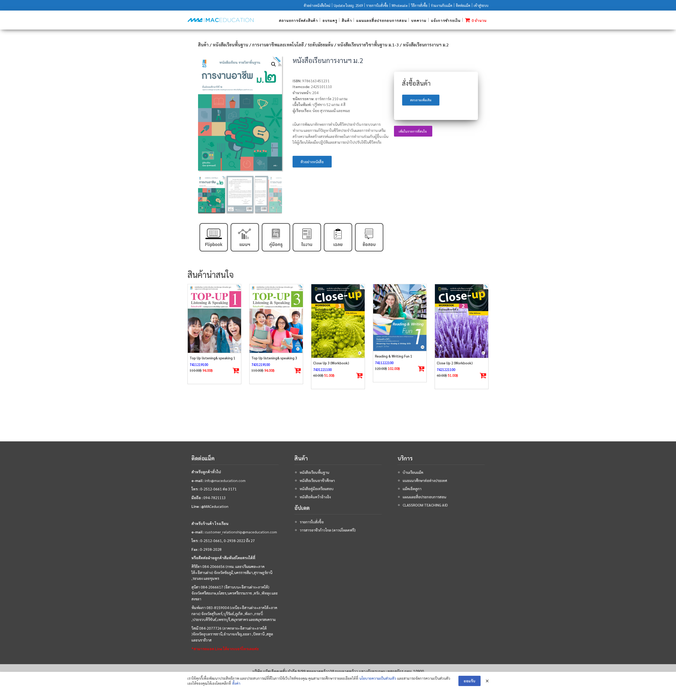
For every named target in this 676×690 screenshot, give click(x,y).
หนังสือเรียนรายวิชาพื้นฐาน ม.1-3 (368, 44)
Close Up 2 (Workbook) (455, 363)
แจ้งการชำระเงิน (446, 20)
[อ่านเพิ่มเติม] (359, 375)
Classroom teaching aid (425, 505)
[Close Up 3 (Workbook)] (338, 321)
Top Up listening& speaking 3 (274, 358)
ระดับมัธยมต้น (320, 44)
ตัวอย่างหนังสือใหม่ (317, 5)
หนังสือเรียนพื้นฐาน (230, 44)
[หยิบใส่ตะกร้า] (235, 370)
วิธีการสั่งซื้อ (419, 5)
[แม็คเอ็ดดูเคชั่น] (220, 20)
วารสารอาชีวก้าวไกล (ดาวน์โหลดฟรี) (328, 530)
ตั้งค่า (236, 683)
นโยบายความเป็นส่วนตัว (377, 678)
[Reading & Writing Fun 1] (399, 317)
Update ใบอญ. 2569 (348, 5)
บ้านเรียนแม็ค (413, 472)
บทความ (418, 20)
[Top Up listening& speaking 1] (214, 318)
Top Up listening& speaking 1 (212, 358)
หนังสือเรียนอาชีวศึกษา (317, 480)
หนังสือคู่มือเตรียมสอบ (317, 488)
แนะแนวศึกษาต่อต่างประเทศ (425, 480)
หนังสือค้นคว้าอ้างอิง (315, 496)
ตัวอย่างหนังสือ (312, 161)
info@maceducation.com (225, 480)
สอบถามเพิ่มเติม (420, 100)
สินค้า (347, 20)
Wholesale (399, 5)
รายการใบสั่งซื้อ (377, 5)
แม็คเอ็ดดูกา (412, 488)
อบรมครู (329, 20)
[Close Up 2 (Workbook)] (461, 321)
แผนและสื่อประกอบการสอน (381, 20)
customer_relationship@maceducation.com (241, 531)
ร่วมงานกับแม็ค (441, 5)
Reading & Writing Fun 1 (393, 356)
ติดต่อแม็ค (463, 5)
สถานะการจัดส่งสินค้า (298, 20)
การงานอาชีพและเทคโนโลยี (278, 44)
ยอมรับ (469, 680)
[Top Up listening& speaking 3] (276, 318)
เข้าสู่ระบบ (481, 5)
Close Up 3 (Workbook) (331, 363)
